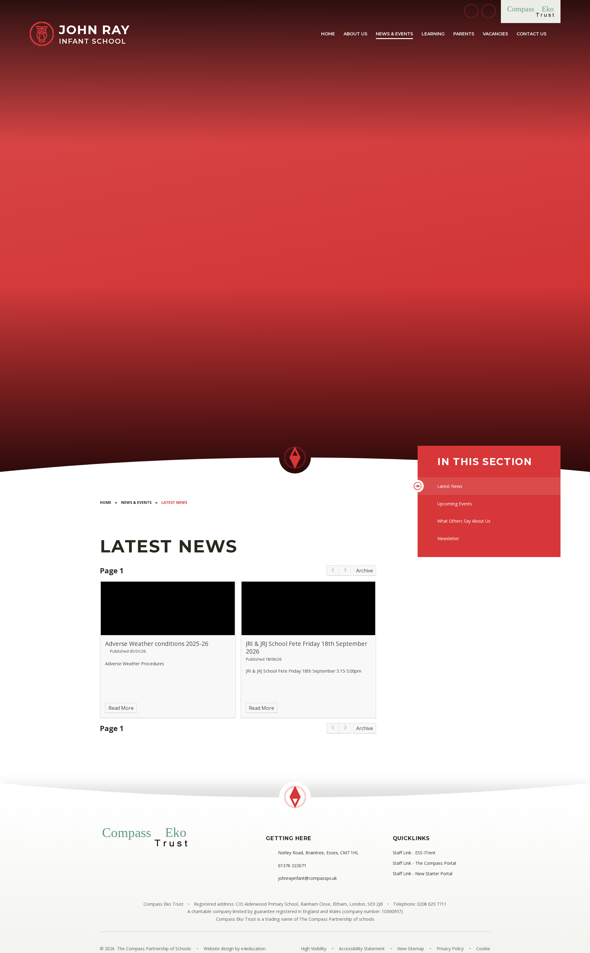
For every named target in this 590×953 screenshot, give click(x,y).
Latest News (174, 502)
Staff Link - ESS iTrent (414, 853)
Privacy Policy (450, 948)
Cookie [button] (483, 948)
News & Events (136, 502)
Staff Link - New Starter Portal (422, 873)
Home (105, 502)
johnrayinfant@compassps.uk (307, 878)
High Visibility (313, 948)
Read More (121, 708)
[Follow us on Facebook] (471, 11)
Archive (364, 570)
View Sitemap (410, 948)
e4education (253, 948)
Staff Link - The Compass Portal (424, 863)
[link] (333, 570)
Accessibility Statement (362, 948)
